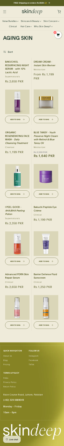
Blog (5, 360)
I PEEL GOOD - (15, 210)
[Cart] (57, 11)
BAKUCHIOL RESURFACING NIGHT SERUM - (17, 67)
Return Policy (9, 386)
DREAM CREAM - (44, 63)
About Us (7, 356)
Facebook (33, 360)
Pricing (6, 364)
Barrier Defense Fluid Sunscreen (45, 275)
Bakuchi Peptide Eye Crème (45, 208)
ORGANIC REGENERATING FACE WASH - (17, 138)
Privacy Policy (9, 382)
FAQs (5, 378)
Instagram (33, 356)
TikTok (31, 364)
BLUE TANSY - (46, 138)
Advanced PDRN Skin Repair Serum (17, 275)
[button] (6, 11)
